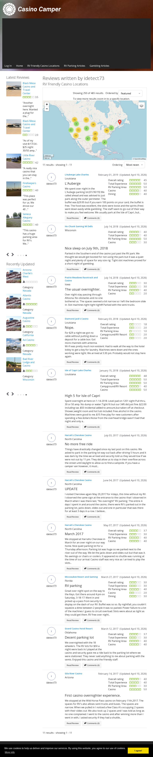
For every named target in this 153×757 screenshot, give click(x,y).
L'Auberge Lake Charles (77, 174)
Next (12, 254)
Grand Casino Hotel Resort (79, 628)
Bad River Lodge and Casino (29, 362)
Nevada (27, 290)
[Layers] (141, 105)
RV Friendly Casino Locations (43, 65)
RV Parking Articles (74, 65)
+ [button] (47, 104)
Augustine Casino (28, 319)
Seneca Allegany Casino (27, 217)
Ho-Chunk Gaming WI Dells (79, 226)
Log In (8, 65)
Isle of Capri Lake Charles (78, 370)
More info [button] (10, 752)
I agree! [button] (138, 750)
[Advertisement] (76, 40)
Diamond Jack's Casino (76, 318)
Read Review (73, 218)
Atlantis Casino (27, 297)
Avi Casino (28, 340)
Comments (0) (93, 218)
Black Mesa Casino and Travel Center (29, 88)
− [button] (47, 109)
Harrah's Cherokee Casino (78, 435)
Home (19, 65)
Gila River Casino (73, 673)
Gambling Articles (99, 65)
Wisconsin (28, 379)
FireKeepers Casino (29, 184)
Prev (8, 254)
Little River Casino (29, 157)
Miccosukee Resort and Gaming (81, 576)
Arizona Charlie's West (27, 273)
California (28, 335)
